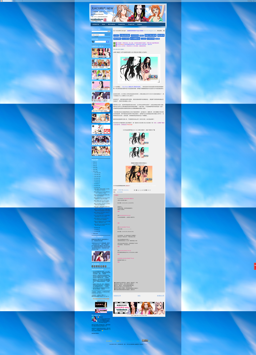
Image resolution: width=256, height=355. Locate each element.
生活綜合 (116, 35)
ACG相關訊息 (135, 38)
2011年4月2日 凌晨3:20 (128, 198)
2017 (94, 163)
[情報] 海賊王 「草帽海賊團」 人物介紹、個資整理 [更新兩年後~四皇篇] (107, 67)
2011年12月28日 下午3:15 (128, 258)
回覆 (118, 211)
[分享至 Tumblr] (146, 190)
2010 (94, 233)
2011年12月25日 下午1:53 (125, 250)
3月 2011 (96, 227)
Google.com (131, 24)
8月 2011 (96, 180)
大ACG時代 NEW (102, 8)
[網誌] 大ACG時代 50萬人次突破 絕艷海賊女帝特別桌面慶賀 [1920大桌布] (102, 210)
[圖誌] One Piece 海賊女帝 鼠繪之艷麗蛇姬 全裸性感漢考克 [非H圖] (107, 89)
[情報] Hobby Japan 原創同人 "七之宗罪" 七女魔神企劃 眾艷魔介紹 (106, 143)
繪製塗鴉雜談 (117, 38)
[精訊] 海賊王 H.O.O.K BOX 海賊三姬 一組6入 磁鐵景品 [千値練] (101, 192)
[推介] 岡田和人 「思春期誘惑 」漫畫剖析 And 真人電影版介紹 (106, 132)
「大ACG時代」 (99, 291)
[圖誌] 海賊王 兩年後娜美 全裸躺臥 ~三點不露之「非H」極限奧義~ (106, 110)
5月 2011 (96, 185)
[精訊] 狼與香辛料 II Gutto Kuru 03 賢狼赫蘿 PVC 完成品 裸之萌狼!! (102, 198)
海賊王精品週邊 (150, 35)
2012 (94, 169)
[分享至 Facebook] (134, 190)
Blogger (145, 344)
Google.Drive (121, 24)
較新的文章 (117, 296)
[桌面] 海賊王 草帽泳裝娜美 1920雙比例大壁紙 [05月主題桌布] (102, 189)
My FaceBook (111, 24)
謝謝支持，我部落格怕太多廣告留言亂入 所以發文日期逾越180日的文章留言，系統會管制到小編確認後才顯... (101, 276)
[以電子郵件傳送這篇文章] (150, 190)
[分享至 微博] (142, 190)
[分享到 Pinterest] (148, 190)
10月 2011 (96, 176)
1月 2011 (96, 231)
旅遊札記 (142, 35)
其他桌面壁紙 (134, 35)
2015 (94, 165)
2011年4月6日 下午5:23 (125, 227)
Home (103, 24)
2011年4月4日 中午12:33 (125, 215)
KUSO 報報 (157, 38)
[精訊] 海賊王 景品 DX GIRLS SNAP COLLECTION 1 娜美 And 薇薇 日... (102, 201)
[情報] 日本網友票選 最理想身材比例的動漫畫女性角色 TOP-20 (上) (107, 56)
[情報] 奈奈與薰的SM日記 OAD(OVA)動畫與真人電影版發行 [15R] (102, 222)
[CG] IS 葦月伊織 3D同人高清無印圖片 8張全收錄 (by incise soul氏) (102, 216)
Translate (96, 36)
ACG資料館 (143, 38)
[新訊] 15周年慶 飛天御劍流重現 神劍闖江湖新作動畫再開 (101, 195)
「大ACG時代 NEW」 (100, 295)
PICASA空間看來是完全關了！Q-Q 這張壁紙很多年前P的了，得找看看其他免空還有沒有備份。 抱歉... (101, 272)
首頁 (139, 296)
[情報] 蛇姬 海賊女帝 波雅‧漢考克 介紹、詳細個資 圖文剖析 (105, 99)
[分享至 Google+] (136, 190)
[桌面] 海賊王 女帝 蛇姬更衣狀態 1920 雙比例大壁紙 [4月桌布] (102, 225)
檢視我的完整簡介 (95, 333)
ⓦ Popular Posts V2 (107, 157)
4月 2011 (96, 187)
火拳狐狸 (101, 317)
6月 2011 (96, 183)
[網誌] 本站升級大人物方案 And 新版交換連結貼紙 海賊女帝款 (102, 204)
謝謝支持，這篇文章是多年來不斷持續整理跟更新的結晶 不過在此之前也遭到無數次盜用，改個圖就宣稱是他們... (101, 280)
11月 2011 (96, 174)
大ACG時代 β (95, 24)
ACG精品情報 (150, 38)
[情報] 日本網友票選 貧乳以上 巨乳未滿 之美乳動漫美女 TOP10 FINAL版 (108, 121)
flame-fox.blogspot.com (113, 30)
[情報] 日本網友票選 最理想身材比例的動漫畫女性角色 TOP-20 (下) (107, 78)
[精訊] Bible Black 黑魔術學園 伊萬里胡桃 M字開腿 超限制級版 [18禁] (107, 154)
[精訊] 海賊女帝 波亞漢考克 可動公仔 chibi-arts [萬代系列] (101, 213)
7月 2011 (96, 181)
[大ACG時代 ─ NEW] (101, 307)
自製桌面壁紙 (125, 35)
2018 (94, 162)
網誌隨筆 (161, 35)
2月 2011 (96, 229)
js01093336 (120, 258)
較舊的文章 (160, 296)
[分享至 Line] (138, 190)
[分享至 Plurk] (140, 190)
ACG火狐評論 (125, 38)
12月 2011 (96, 172)
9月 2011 (96, 178)
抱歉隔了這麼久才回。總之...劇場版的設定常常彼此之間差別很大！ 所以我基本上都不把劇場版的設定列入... (101, 285)
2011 (94, 171)
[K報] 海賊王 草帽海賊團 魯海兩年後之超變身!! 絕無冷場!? (102, 207)
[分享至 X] (144, 190)
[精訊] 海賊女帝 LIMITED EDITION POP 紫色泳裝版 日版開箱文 (101, 219)
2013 (94, 167)
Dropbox (139, 24)
